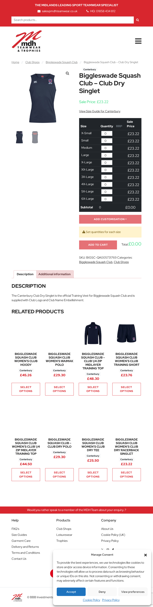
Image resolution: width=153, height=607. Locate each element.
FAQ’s (15, 529)
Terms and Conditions (26, 553)
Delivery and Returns (25, 547)
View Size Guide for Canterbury (99, 111)
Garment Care (21, 541)
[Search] (137, 20)
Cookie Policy (91, 600)
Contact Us (19, 559)
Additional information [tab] (54, 274)
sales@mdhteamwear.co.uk (59, 11)
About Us (107, 529)
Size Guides (19, 535)
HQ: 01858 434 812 (102, 11)
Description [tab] (25, 274)
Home (15, 62)
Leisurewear (64, 535)
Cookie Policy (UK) (113, 535)
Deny (102, 592)
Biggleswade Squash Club (62, 62)
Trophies (62, 541)
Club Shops (32, 62)
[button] (145, 555)
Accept (71, 592)
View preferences (132, 592)
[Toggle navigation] (138, 41)
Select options (25, 389)
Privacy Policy (111, 600)
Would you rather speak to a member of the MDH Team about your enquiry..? (76, 510)
